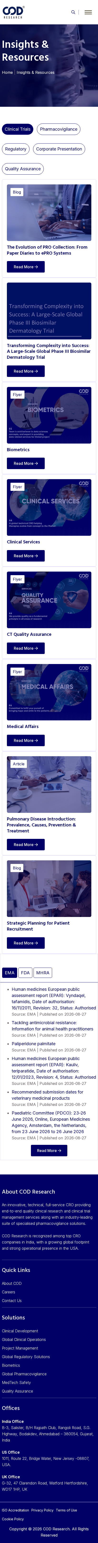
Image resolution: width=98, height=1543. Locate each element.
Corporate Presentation (59, 148)
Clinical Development (20, 1331)
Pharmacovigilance (58, 129)
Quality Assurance (23, 168)
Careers (8, 1292)
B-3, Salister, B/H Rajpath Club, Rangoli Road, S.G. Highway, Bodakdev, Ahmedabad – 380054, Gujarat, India (48, 1433)
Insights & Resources (35, 72)
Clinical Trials (17, 129)
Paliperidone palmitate (33, 1043)
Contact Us (12, 1300)
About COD (12, 1283)
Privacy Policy (42, 1510)
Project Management (20, 1348)
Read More (24, 266)
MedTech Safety (16, 1382)
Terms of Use (66, 1510)
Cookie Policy (13, 1519)
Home (7, 72)
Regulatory (15, 148)
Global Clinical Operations (24, 1339)
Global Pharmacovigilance (24, 1374)
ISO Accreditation (15, 1510)
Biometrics (11, 1365)
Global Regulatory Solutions (26, 1356)
